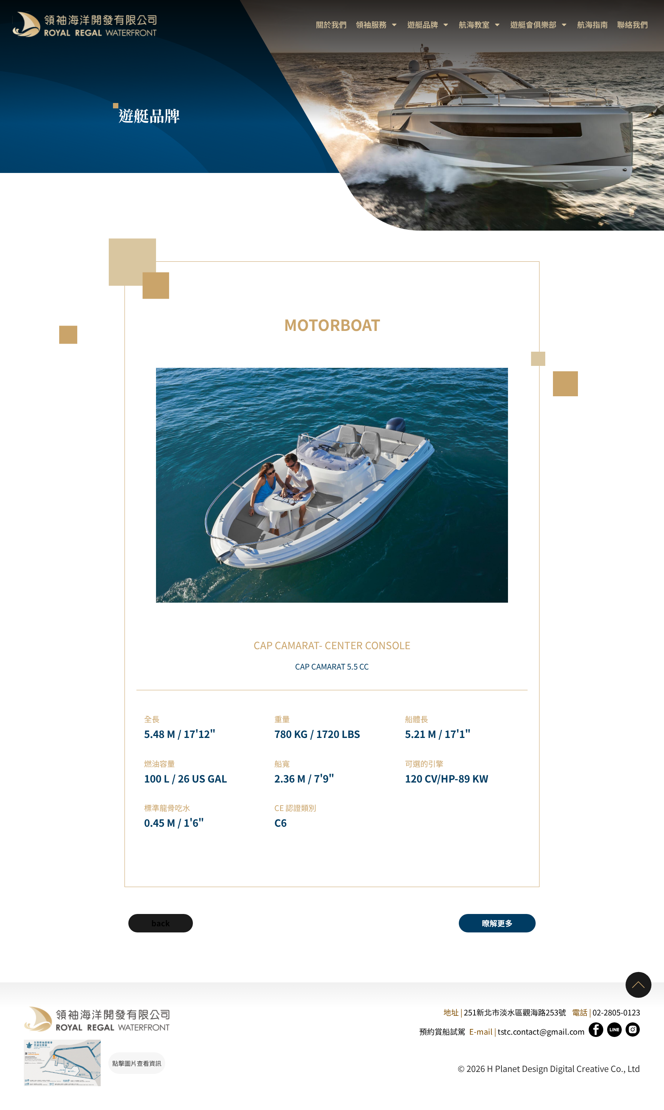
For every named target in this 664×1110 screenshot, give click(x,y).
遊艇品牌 (422, 24)
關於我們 (331, 24)
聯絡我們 (632, 24)
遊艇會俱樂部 (533, 24)
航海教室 (474, 24)
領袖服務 (371, 24)
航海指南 (592, 24)
